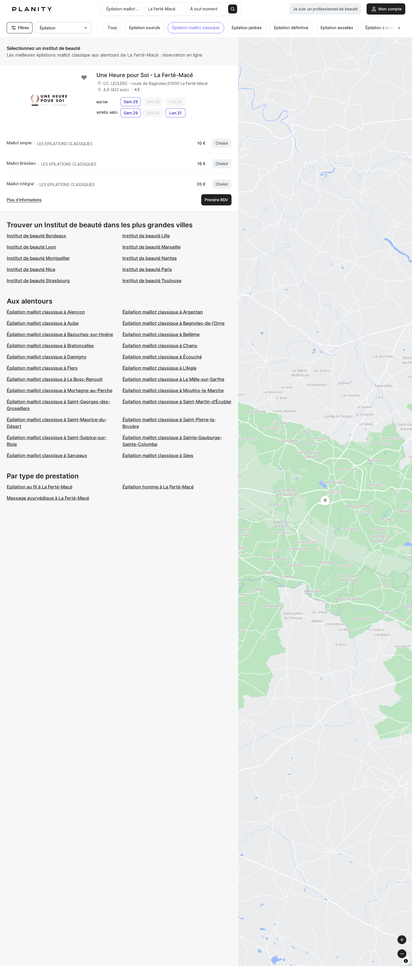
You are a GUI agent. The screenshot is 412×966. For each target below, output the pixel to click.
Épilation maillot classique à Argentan (162, 312)
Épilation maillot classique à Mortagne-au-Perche (59, 390)
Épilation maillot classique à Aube (42, 323)
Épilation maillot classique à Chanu (159, 345)
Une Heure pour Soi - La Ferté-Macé (144, 75)
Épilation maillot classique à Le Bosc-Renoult (55, 379)
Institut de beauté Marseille (151, 247)
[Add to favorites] (84, 77)
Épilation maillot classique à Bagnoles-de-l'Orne (173, 323)
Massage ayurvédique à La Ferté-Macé (48, 498)
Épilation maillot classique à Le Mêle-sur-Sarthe (173, 379)
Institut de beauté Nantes (149, 258)
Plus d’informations (24, 199)
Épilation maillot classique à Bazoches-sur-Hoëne (60, 334)
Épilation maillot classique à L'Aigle (159, 368)
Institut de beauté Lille (146, 235)
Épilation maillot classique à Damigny (46, 357)
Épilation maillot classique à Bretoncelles (50, 345)
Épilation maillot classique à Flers (42, 368)
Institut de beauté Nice (31, 269)
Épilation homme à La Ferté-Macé (158, 487)
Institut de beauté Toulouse (151, 280)
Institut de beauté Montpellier (38, 258)
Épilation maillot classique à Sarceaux (47, 455)
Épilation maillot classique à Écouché (162, 357)
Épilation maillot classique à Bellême (161, 334)
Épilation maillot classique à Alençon (46, 312)
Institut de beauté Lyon (31, 247)
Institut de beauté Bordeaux (36, 235)
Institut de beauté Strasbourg (38, 280)
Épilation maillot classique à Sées (157, 455)
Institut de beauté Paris (147, 269)
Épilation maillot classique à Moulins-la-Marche (173, 390)
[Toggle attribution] (405, 961)
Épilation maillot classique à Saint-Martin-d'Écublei (176, 401)
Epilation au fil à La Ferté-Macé (39, 487)
